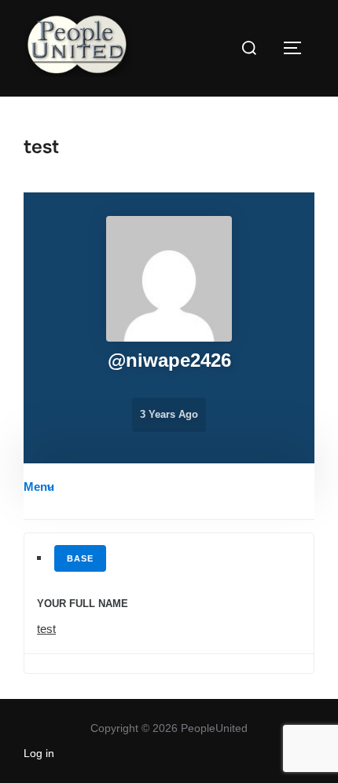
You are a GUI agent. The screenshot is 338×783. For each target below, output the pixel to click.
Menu (39, 486)
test (46, 628)
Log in (39, 753)
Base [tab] (80, 558)
